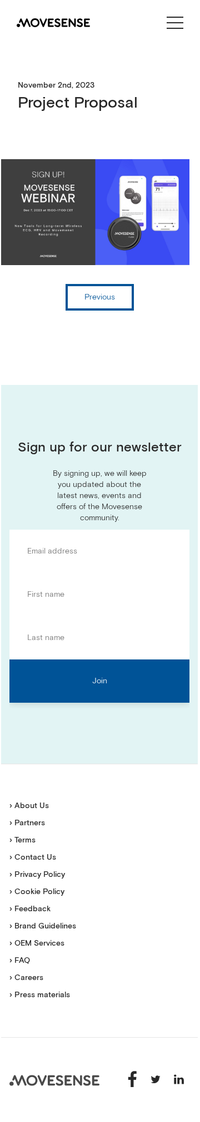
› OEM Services (36, 943)
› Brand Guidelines (42, 926)
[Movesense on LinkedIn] (178, 1079)
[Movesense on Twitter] (156, 1079)
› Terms (22, 840)
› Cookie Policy (36, 892)
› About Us (29, 806)
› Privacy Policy (37, 875)
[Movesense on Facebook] (133, 1079)
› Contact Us (32, 857)
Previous (99, 297)
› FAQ (19, 961)
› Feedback (30, 909)
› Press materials (39, 995)
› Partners (27, 823)
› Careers (26, 978)
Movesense (54, 1080)
